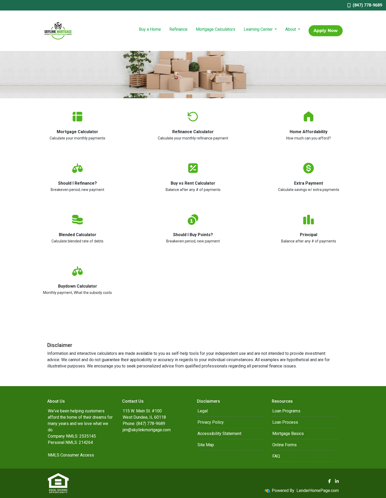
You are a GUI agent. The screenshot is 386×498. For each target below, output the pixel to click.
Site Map (205, 444)
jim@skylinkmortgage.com (147, 429)
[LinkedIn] (337, 481)
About (291, 29)
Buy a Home (150, 29)
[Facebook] (329, 481)
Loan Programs (286, 410)
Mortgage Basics (288, 433)
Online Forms (284, 444)
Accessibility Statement (219, 433)
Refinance (178, 29)
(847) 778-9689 (367, 5)
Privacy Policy (210, 422)
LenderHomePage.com (317, 490)
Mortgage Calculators (215, 29)
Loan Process (285, 422)
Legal (202, 410)
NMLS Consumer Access (71, 455)
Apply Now (326, 30)
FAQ (276, 456)
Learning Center (259, 29)
